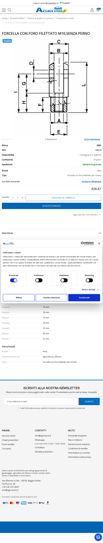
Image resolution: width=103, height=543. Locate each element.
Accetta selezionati (51, 298)
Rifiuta (19, 298)
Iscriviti (89, 401)
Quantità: (5, 197)
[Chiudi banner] (99, 243)
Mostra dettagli (88, 289)
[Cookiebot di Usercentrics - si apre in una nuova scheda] (83, 243)
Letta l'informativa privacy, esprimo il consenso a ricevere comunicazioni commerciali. (52, 408)
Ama (99, 145)
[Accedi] (92, 10)
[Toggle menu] (4, 10)
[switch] (38, 280)
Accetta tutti (84, 298)
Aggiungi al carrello (63, 197)
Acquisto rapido (51, 206)
